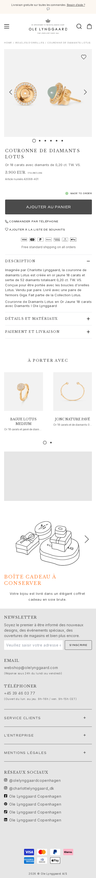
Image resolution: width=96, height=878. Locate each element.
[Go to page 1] (45, 442)
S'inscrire (78, 645)
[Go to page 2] (51, 442)
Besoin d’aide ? (76, 4)
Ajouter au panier (48, 207)
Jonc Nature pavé (72, 419)
